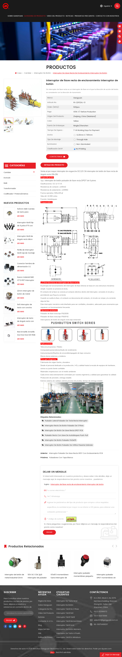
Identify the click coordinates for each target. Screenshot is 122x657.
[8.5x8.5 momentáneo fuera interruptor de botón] (60, 561)
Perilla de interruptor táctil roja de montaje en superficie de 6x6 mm (26, 252)
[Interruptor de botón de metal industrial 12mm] (14, 561)
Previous (113, 546)
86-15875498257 (101, 624)
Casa (19, 73)
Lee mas (20, 216)
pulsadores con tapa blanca (61, 457)
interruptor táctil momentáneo (69, 621)
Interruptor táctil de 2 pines (67, 609)
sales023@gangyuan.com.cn (106, 620)
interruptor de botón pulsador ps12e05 (60, 440)
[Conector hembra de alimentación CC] (9, 267)
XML (39, 633)
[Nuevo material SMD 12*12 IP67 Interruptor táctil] (9, 281)
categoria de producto (35, 16)
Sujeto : (74, 484)
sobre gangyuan (45, 605)
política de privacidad (46, 637)
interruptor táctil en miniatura (68, 637)
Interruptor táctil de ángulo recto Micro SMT (25, 238)
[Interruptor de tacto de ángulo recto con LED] (9, 322)
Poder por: (102, 648)
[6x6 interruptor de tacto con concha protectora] (9, 308)
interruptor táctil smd (65, 625)
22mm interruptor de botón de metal (25, 292)
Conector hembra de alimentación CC (26, 265)
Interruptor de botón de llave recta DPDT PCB (64, 430)
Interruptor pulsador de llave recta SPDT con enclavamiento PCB (76, 453)
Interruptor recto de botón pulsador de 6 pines (64, 425)
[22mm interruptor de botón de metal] (9, 294)
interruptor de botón (42, 73)
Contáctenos (56, 156)
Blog (40, 625)
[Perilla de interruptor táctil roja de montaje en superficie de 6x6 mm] (9, 254)
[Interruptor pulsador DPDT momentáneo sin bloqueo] (106, 561)
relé (5, 183)
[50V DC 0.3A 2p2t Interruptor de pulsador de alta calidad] (37, 561)
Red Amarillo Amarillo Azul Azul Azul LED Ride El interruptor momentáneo (26, 333)
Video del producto (56, 16)
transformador (10, 188)
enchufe (7, 177)
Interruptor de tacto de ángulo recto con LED (25, 320)
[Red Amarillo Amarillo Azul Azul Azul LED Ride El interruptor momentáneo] (9, 335)
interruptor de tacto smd (66, 601)
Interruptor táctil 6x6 (64, 613)
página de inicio (44, 601)
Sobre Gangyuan (15, 16)
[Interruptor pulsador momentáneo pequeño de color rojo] (83, 560)
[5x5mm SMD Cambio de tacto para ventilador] (9, 213)
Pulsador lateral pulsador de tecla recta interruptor (66, 420)
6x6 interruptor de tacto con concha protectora (24, 306)
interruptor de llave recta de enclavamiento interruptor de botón (77, 484)
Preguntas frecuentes (84, 16)
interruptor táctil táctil (65, 617)
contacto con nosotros (107, 16)
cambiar (27, 73)
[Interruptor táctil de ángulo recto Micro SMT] (9, 240)
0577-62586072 (100, 611)
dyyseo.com (107, 648)
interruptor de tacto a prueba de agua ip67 (69, 633)
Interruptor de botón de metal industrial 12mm (13, 576)
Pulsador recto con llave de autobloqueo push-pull (66, 435)
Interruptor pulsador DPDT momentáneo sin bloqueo (105, 576)
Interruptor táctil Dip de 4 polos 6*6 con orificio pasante (25, 224)
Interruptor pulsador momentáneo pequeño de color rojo (82, 575)
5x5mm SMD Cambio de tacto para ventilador (26, 211)
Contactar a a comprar (46, 621)
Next (116, 546)
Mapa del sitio (44, 629)
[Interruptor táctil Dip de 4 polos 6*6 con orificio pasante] (9, 226)
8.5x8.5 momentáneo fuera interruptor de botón (58, 576)
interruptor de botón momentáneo (69, 629)
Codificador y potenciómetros (16, 193)
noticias (69, 16)
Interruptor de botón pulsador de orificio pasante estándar (69, 445)
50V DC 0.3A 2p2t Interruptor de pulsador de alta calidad (36, 576)
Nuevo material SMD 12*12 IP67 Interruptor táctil (25, 279)
